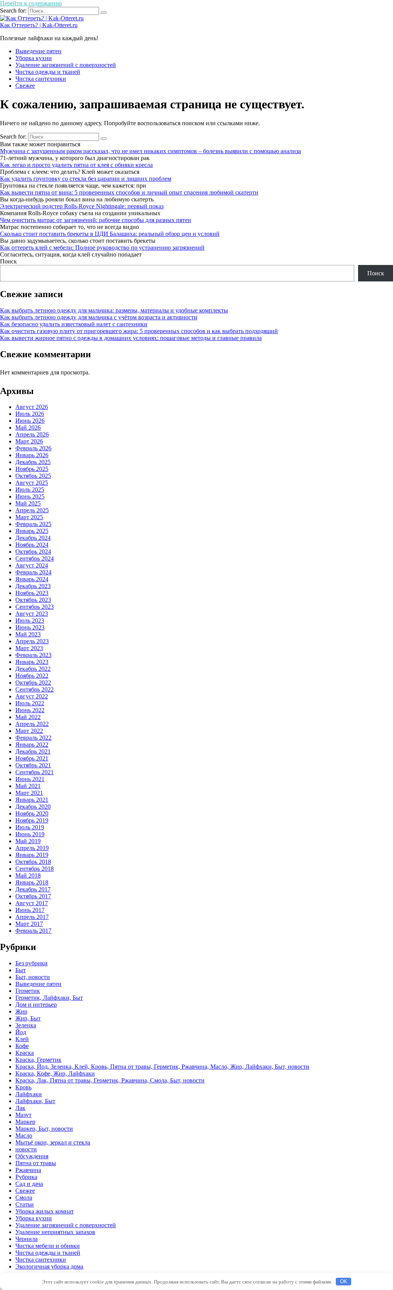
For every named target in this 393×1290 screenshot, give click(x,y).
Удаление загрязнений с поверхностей (65, 65)
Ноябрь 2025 (31, 469)
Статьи (24, 1204)
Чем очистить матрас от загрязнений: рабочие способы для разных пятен (95, 220)
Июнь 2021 (30, 779)
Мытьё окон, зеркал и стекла (52, 1142)
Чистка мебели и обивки (47, 1246)
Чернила (26, 1239)
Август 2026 (31, 407)
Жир (21, 1011)
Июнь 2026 (30, 420)
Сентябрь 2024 (34, 558)
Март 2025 (29, 517)
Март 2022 (29, 731)
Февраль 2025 (33, 524)
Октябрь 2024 (33, 551)
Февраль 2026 (33, 448)
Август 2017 (31, 903)
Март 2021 (29, 793)
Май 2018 (28, 875)
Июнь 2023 (30, 627)
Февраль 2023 (33, 655)
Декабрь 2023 (33, 586)
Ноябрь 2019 (31, 820)
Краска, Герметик (38, 1059)
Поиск (8, 261)
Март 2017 (29, 923)
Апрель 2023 (32, 641)
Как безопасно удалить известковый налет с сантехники (73, 324)
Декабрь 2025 (33, 462)
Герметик (27, 991)
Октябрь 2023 (33, 600)
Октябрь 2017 (33, 896)
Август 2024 (31, 565)
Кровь (23, 1087)
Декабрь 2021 (33, 751)
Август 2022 (31, 696)
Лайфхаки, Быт (35, 1101)
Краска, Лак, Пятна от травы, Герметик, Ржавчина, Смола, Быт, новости (110, 1080)
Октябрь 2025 (33, 476)
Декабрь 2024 (33, 538)
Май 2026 (28, 427)
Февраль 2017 (33, 930)
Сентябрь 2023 (34, 606)
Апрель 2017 (32, 917)
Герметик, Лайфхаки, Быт (49, 997)
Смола (23, 1197)
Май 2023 (28, 634)
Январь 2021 (31, 799)
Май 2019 (28, 841)
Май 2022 (28, 717)
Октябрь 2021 (33, 765)
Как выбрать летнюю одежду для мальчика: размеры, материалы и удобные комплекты (114, 310)
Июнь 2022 (30, 710)
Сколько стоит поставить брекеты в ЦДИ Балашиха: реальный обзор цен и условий (110, 234)
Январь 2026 (31, 455)
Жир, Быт (28, 1018)
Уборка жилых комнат (44, 1211)
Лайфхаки (28, 1094)
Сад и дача (29, 1183)
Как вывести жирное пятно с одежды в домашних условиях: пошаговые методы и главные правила (131, 338)
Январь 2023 (31, 662)
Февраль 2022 (33, 737)
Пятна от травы (35, 1163)
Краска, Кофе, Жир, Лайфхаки (55, 1073)
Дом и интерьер (36, 1004)
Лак (20, 1108)
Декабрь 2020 (33, 806)
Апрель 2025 (32, 510)
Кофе (22, 1046)
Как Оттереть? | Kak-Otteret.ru (39, 25)
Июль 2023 (29, 620)
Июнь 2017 (30, 910)
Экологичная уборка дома (49, 1266)
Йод (20, 1032)
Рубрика (26, 1177)
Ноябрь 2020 (31, 813)
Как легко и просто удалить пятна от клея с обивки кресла (76, 165)
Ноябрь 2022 (31, 675)
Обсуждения (31, 1156)
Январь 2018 (31, 882)
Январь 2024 (31, 579)
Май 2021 (28, 786)
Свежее (25, 85)
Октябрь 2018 (33, 861)
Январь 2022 (31, 744)
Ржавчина (28, 1170)
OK (343, 1281)
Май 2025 (28, 503)
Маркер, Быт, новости (44, 1128)
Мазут (23, 1115)
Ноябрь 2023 (31, 593)
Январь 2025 (31, 531)
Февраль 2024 (33, 572)
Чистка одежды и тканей (47, 72)
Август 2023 (31, 613)
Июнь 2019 (30, 834)
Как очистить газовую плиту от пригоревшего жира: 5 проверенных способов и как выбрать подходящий (139, 331)
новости (26, 1149)
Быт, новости (32, 977)
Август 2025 (31, 482)
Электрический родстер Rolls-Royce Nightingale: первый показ (81, 206)
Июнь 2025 (30, 496)
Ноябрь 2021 (31, 758)
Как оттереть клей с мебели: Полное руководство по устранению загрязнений (102, 247)
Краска (24, 1053)
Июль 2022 (29, 703)
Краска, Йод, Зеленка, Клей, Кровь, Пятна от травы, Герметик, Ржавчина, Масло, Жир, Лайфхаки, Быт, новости (162, 1066)
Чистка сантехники (40, 78)
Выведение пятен (38, 51)
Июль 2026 (29, 413)
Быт (20, 970)
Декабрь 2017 (33, 889)
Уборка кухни (33, 58)
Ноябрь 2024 (31, 544)
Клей (22, 1039)
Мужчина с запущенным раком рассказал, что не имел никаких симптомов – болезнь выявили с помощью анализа (150, 151)
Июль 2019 (29, 827)
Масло (23, 1135)
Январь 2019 (31, 855)
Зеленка (25, 1025)
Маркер (25, 1121)
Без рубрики (31, 963)
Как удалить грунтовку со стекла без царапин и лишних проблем (85, 178)
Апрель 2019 (32, 848)
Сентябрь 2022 (34, 689)
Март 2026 (29, 441)
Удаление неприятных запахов (55, 1232)
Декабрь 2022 (33, 668)
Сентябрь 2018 (34, 868)
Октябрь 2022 (33, 682)
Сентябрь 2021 (34, 772)
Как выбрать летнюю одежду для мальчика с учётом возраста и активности (98, 317)
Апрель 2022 (32, 724)
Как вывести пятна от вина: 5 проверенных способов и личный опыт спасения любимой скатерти (129, 192)
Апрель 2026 (32, 434)
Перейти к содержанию (31, 3)
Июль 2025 (29, 489)
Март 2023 (29, 648)
